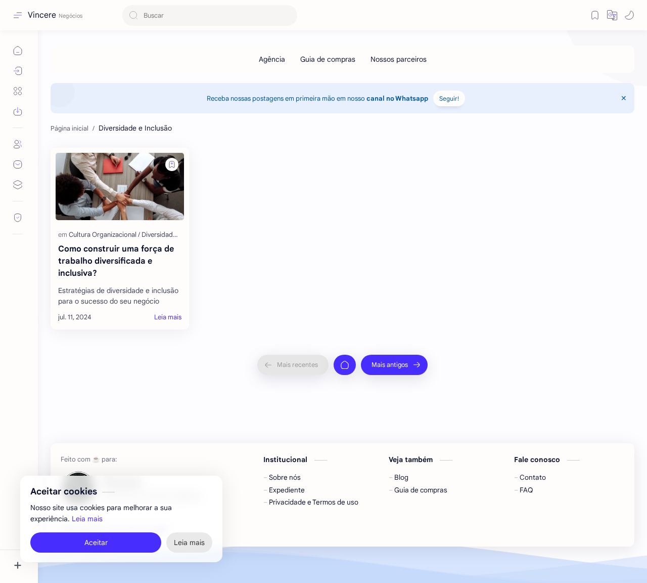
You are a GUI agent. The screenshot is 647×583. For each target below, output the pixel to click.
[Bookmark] (595, 15)
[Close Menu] (624, 98)
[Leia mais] (167, 317)
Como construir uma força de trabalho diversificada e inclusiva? (116, 261)
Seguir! (449, 98)
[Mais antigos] (394, 365)
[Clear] (288, 15)
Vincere (42, 15)
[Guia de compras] (327, 59)
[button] (629, 15)
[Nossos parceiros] (399, 59)
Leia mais (87, 519)
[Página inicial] (345, 365)
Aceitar (96, 542)
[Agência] (272, 59)
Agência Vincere (251, 530)
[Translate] (612, 15)
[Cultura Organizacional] (104, 234)
